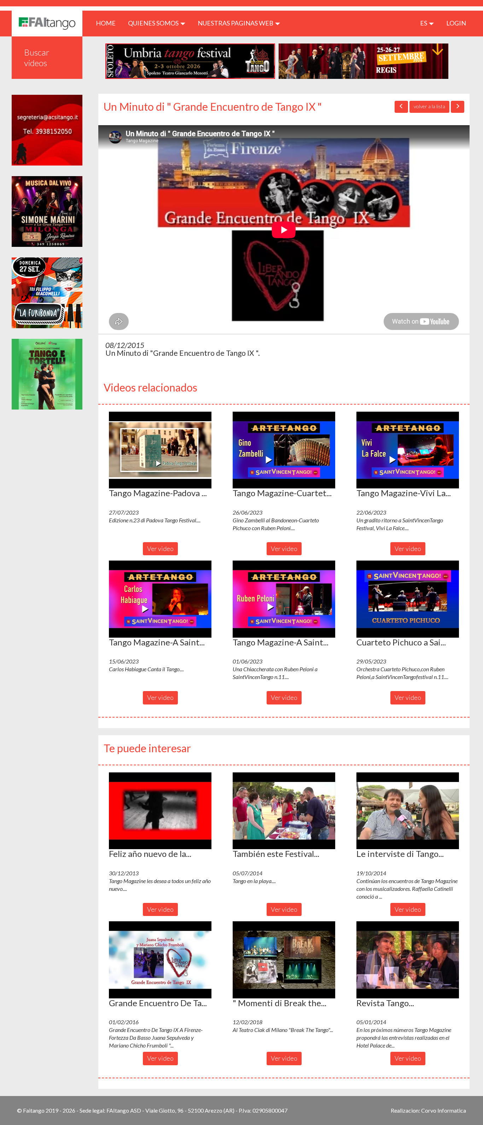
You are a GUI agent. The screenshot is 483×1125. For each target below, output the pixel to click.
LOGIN (456, 23)
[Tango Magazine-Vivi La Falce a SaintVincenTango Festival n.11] (407, 450)
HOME (108, 23)
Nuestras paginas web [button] (236, 23)
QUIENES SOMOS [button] (154, 23)
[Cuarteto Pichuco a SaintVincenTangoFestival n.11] (407, 599)
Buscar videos (37, 57)
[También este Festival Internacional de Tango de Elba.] (284, 810)
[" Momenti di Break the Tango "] (284, 959)
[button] (160, 450)
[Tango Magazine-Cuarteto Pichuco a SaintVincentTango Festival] (284, 450)
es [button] (424, 23)
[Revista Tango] (407, 959)
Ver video (160, 548)
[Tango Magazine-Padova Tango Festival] (160, 450)
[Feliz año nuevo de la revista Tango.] (160, 810)
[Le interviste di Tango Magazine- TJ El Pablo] (407, 810)
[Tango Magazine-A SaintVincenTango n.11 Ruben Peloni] (284, 599)
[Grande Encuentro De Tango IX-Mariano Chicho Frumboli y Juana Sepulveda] (160, 959)
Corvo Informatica (443, 1110)
